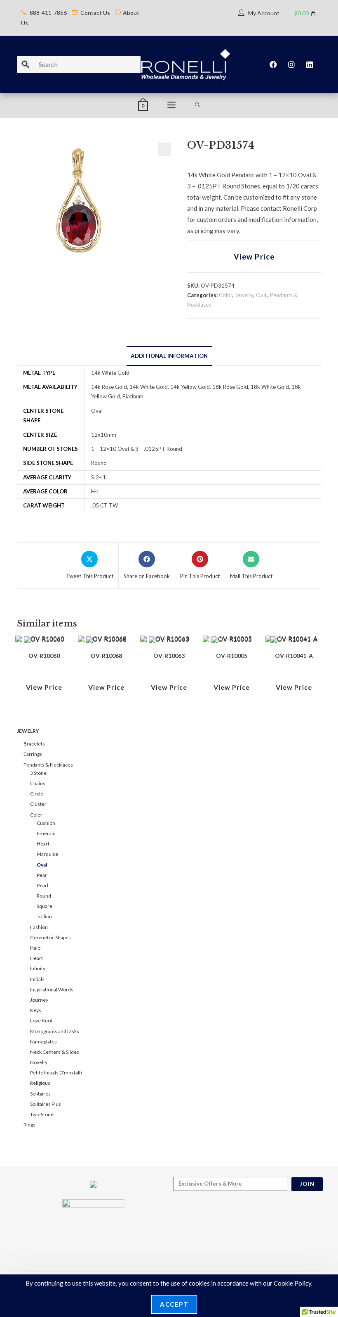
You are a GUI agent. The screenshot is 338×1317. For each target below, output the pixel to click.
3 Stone (38, 773)
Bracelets (34, 744)
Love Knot (41, 1020)
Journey (39, 1000)
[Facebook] (273, 64)
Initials (37, 979)
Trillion (44, 916)
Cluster (38, 804)
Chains (37, 783)
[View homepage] (186, 63)
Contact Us (95, 12)
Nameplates (43, 1041)
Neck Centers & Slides (54, 1052)
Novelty (38, 1062)
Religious (40, 1083)
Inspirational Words (51, 989)
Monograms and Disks (54, 1031)
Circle (36, 794)
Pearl (42, 885)
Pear (42, 875)
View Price (254, 256)
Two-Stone (42, 1114)
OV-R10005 (231, 655)
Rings (29, 1125)
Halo (35, 948)
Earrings (32, 754)
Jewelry (244, 295)
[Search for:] (197, 105)
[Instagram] (291, 64)
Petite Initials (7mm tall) (56, 1072)
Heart (43, 844)
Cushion (46, 823)
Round (44, 896)
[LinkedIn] (309, 64)
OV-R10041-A (294, 655)
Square (44, 906)
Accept (174, 1304)
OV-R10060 (44, 655)
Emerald (46, 833)
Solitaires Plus (45, 1104)
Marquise (47, 854)
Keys (35, 1010)
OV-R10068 (106, 655)
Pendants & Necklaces (48, 765)
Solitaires (40, 1094)
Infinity (37, 968)
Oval (262, 295)
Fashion (39, 927)
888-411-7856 (48, 12)
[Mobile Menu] (171, 105)
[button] (164, 149)
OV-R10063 (169, 655)
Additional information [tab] (169, 355)
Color (225, 295)
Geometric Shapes (50, 937)
